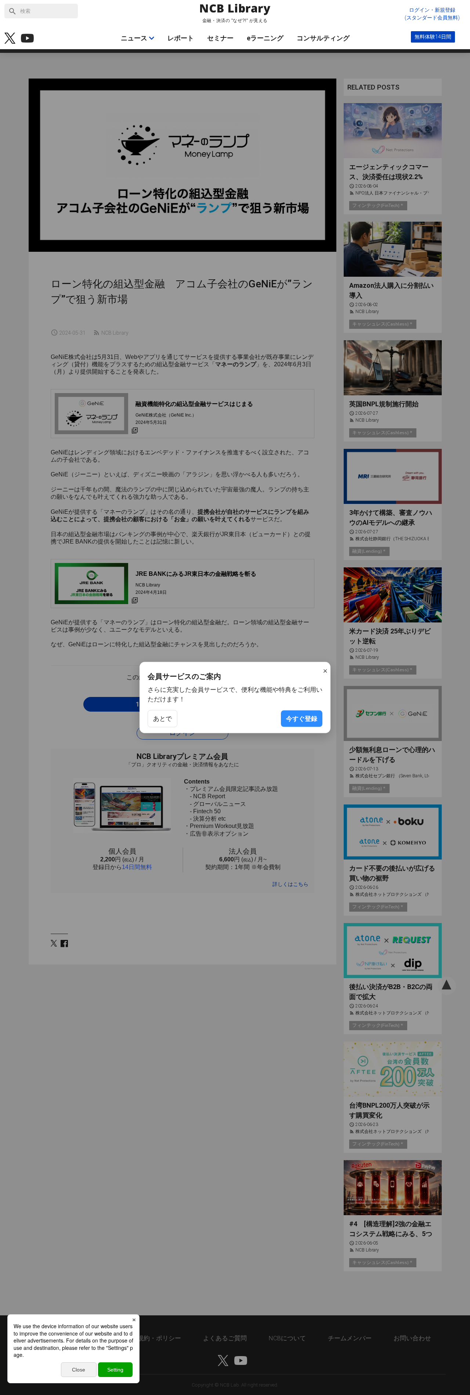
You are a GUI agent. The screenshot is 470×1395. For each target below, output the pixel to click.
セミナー (220, 38)
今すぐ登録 (301, 718)
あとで (162, 718)
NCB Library (234, 8)
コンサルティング (323, 38)
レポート (180, 38)
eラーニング (265, 38)
